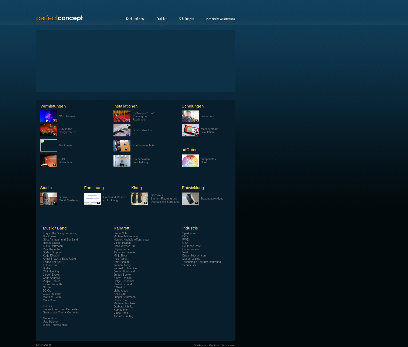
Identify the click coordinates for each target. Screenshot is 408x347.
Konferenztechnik (143, 145)
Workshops (208, 116)
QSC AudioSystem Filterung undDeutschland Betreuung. (165, 198)
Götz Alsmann (67, 116)
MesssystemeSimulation (209, 130)
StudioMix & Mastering (69, 198)
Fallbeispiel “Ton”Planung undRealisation (143, 116)
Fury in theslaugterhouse (67, 130)
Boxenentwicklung (212, 198)
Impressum (229, 345)
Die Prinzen (66, 145)
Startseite (200, 345)
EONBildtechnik (65, 160)
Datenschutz (44, 345)
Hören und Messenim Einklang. (114, 198)
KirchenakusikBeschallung (141, 160)
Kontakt (214, 345)
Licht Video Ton (142, 130)
